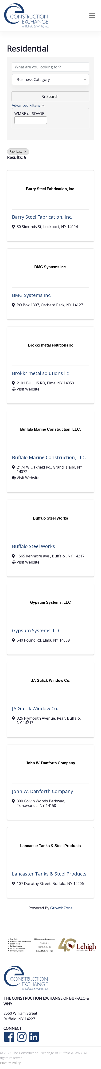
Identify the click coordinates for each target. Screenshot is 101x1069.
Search (52, 96)
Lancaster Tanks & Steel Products (49, 874)
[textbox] (16, 119)
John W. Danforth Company (42, 791)
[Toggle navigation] (92, 15)
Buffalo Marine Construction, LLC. (49, 457)
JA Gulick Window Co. (35, 708)
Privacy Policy (10, 1063)
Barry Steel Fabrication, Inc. (42, 217)
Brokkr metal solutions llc (40, 373)
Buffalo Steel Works (33, 546)
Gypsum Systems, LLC (36, 630)
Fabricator (17, 152)
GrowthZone (61, 908)
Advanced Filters (26, 105)
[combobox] (50, 79)
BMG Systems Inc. (31, 295)
